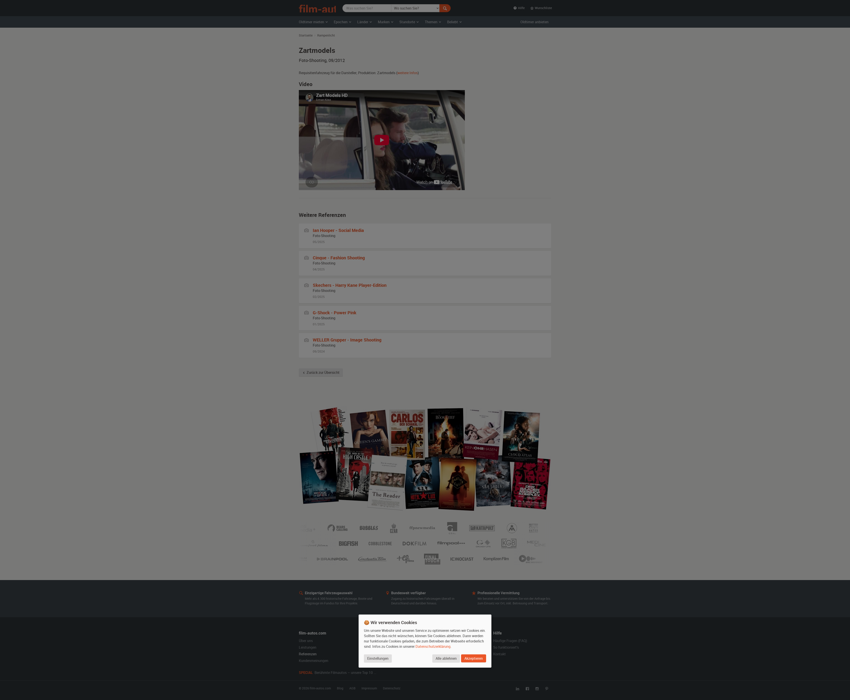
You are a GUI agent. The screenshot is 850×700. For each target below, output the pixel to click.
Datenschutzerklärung (432, 646)
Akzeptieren (473, 658)
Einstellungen (377, 658)
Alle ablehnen (446, 658)
